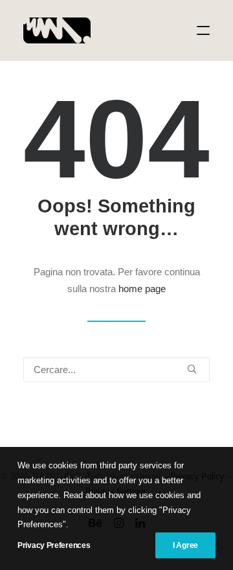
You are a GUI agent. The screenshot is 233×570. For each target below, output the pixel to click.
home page (142, 288)
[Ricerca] (116, 369)
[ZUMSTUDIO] (57, 30)
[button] (203, 30)
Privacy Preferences (53, 545)
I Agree (185, 545)
